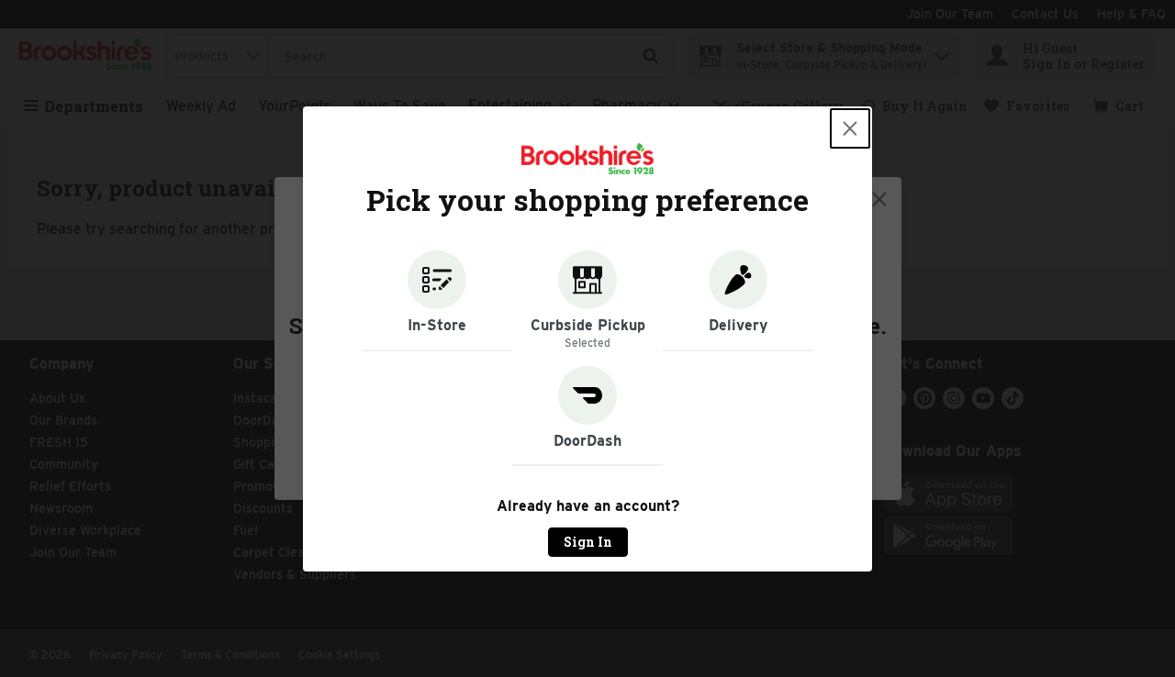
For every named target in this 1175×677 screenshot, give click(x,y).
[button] (437, 300)
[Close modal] (850, 128)
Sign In (588, 541)
